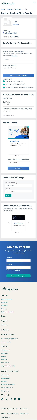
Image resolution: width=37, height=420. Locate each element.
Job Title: (9, 258)
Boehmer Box (18, 9)
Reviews (16, 24)
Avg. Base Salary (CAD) (10, 33)
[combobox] (18, 62)
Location (7, 189)
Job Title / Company (11, 183)
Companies (10, 9)
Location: (5, 59)
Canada (3, 9)
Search (8, 195)
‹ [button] (5, 139)
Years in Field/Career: (9, 68)
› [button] (31, 139)
